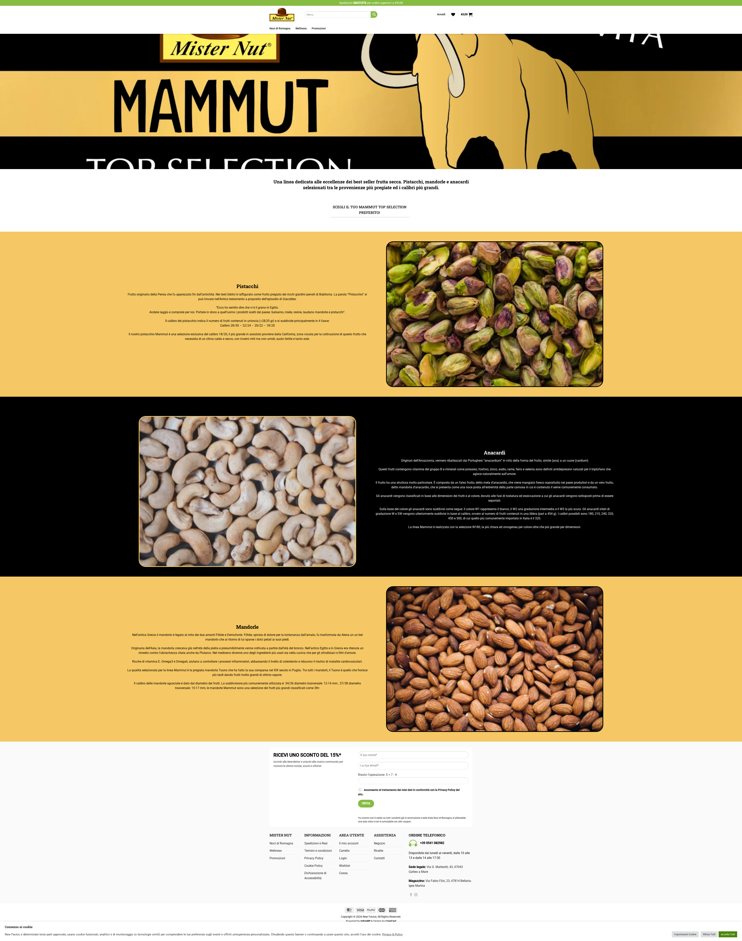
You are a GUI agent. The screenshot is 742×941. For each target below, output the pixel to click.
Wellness (301, 28)
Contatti (379, 858)
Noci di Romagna (280, 28)
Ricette (378, 851)
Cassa (343, 873)
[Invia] (374, 14)
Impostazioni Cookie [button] (685, 934)
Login (343, 858)
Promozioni (319, 28)
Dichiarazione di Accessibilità (315, 875)
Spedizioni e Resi (316, 843)
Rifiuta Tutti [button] (709, 934)
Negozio (379, 843)
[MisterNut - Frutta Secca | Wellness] (284, 14)
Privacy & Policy (392, 934)
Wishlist (344, 866)
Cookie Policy (313, 866)
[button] (441, 14)
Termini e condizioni (318, 851)
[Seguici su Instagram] (415, 895)
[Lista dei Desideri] (453, 14)
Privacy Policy (446, 790)
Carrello (344, 851)
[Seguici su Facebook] (411, 895)
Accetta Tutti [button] (728, 934)
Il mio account (348, 843)
